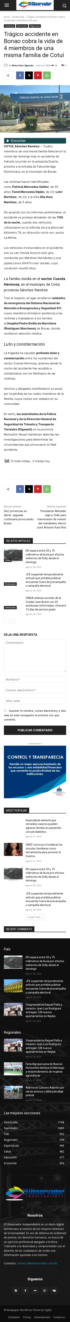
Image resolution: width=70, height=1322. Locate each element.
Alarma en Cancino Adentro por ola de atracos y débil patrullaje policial (45, 1091)
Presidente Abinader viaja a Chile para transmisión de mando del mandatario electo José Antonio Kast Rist (51, 519)
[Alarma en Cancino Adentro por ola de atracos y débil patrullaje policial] (13, 1092)
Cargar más (33, 917)
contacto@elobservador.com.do (37, 1263)
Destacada (18, 17)
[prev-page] (6, 621)
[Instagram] (44, 1291)
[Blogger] (16, 1291)
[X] (29, 75)
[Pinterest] (38, 75)
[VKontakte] (54, 1291)
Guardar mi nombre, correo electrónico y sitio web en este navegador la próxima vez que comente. (35, 715)
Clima (7, 560)
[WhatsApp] (47, 75)
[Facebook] (20, 75)
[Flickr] (35, 1291)
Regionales (35, 26)
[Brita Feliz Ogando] (6, 65)
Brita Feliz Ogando (22, 65)
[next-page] (12, 621)
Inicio (7, 17)
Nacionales (22, 26)
